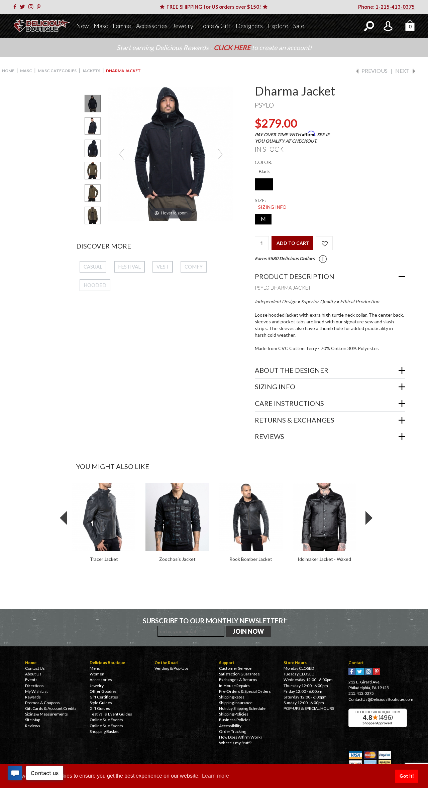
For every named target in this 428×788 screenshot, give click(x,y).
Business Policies (234, 719)
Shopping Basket (104, 731)
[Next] (220, 153)
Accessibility (230, 725)
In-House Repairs (234, 685)
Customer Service (235, 668)
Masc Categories (57, 70)
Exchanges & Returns (238, 679)
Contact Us (35, 668)
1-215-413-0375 (395, 7)
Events (31, 679)
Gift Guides (100, 708)
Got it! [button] (407, 776)
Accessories (152, 25)
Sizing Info (272, 207)
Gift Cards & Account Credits (51, 708)
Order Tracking (232, 731)
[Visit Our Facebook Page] (16, 7)
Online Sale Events (106, 719)
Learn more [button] (215, 776)
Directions (34, 685)
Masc (101, 25)
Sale (298, 25)
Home (8, 70)
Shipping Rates (231, 696)
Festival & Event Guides (111, 714)
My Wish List (36, 691)
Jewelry (183, 25)
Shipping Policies (233, 714)
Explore (278, 25)
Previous (374, 70)
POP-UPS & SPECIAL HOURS (309, 708)
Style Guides (101, 702)
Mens (95, 668)
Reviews (32, 725)
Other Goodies (103, 691)
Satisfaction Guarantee (239, 673)
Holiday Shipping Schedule (242, 708)
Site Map (32, 719)
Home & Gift (214, 25)
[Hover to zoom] (170, 153)
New (82, 25)
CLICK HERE (233, 47)
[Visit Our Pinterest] (40, 7)
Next (402, 70)
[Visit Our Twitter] (23, 7)
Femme (122, 25)
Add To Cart (293, 243)
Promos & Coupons (42, 702)
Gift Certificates (104, 696)
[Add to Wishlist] (324, 243)
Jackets (91, 70)
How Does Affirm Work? (240, 737)
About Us (33, 673)
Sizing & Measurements (46, 714)
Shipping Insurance (235, 702)
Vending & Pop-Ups (171, 668)
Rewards (33, 696)
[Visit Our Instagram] (32, 7)
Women (97, 673)
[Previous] (121, 153)
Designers (249, 25)
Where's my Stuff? (235, 742)
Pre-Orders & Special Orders (245, 691)
